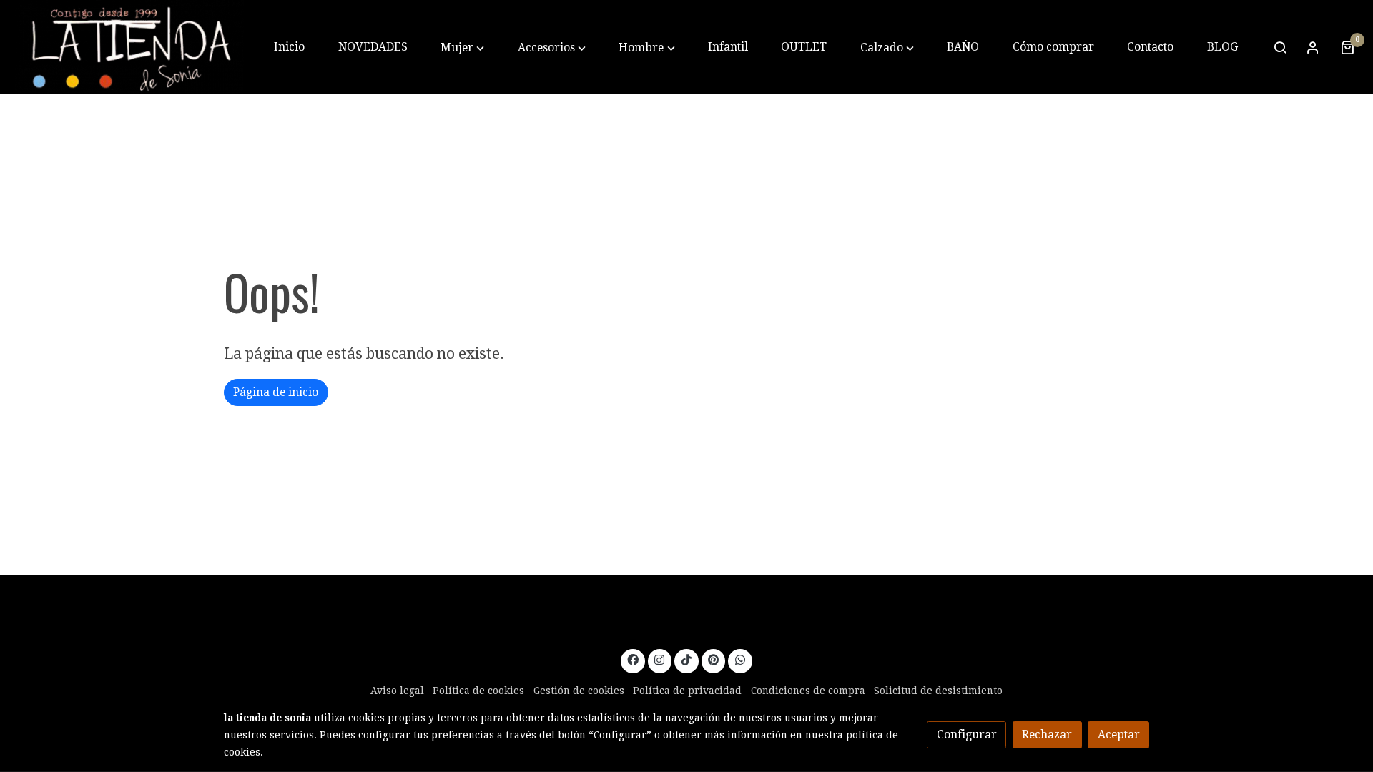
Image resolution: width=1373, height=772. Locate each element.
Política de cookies (478, 690)
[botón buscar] (1280, 47)
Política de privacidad (687, 690)
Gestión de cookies (578, 690)
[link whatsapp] (740, 659)
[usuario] (1313, 47)
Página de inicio (275, 392)
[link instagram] (660, 659)
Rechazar (1047, 734)
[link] (129, 47)
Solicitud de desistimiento (938, 690)
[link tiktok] (687, 659)
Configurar (967, 734)
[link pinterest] (713, 659)
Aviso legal (397, 690)
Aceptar (1119, 734)
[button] (462, 48)
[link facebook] (632, 659)
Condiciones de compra (808, 690)
